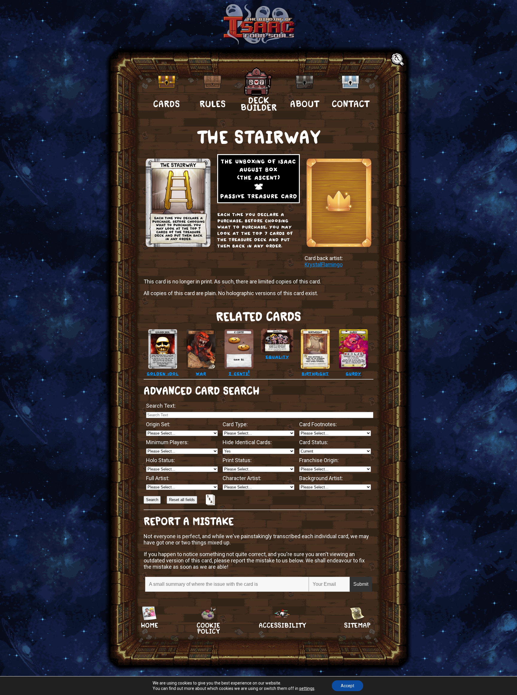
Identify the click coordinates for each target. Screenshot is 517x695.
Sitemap (357, 625)
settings (306, 688)
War (201, 373)
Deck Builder (259, 103)
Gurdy (353, 373)
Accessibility (282, 625)
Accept (347, 685)
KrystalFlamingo (324, 264)
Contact (350, 104)
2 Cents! (239, 373)
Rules (213, 104)
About (304, 104)
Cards (166, 104)
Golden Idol (163, 373)
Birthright (315, 373)
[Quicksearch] (398, 60)
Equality (277, 356)
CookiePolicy (208, 625)
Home (149, 625)
